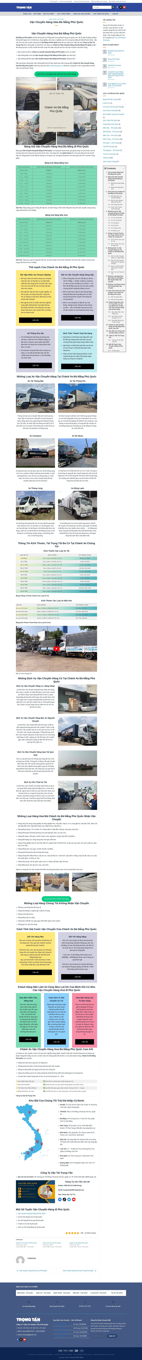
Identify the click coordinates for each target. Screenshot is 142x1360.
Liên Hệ (115, 14)
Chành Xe (106, 103)
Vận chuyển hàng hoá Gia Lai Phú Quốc (33, 1270)
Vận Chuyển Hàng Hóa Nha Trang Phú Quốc (78, 1270)
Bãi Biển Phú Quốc (114, 65)
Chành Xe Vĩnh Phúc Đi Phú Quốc (26, 1243)
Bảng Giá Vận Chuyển (81, 14)
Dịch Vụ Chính (48, 14)
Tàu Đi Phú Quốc (109, 146)
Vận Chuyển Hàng (109, 161)
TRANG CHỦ (27, 14)
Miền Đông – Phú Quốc (111, 132)
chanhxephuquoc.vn (56, 65)
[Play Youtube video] (56, 648)
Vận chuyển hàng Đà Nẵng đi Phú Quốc (31, 1213)
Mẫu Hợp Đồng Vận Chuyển (99, 1)
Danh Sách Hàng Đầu (66, 1)
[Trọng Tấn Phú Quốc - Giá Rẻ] (24, 7)
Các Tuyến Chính (63, 14)
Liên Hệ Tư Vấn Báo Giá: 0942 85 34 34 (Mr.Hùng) (56, 74)
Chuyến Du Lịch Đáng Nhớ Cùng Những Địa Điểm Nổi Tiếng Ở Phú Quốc (116, 74)
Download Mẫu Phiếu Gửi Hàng (56, 899)
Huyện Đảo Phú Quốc (110, 124)
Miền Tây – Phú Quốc (110, 135)
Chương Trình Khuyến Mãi (81, 1)
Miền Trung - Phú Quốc (56, 19)
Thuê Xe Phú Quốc (109, 154)
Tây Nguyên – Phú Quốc (111, 150)
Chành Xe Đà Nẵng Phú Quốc (78, 1243)
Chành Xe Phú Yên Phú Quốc (52, 1243)
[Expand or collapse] (123, 168)
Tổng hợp (106, 158)
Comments (111, 54)
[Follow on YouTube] (124, 7)
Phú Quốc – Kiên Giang (111, 143)
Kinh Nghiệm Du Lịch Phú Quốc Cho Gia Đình (117, 84)
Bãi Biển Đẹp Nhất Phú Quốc (116, 52)
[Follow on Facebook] (117, 7)
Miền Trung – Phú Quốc (111, 139)
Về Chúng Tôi (54, 1)
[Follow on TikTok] (120, 7)
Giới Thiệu (37, 14)
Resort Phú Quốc (114, 59)
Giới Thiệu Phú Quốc (101, 14)
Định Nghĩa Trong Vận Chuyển (117, 1)
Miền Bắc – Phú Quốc (110, 128)
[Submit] (113, 7)
